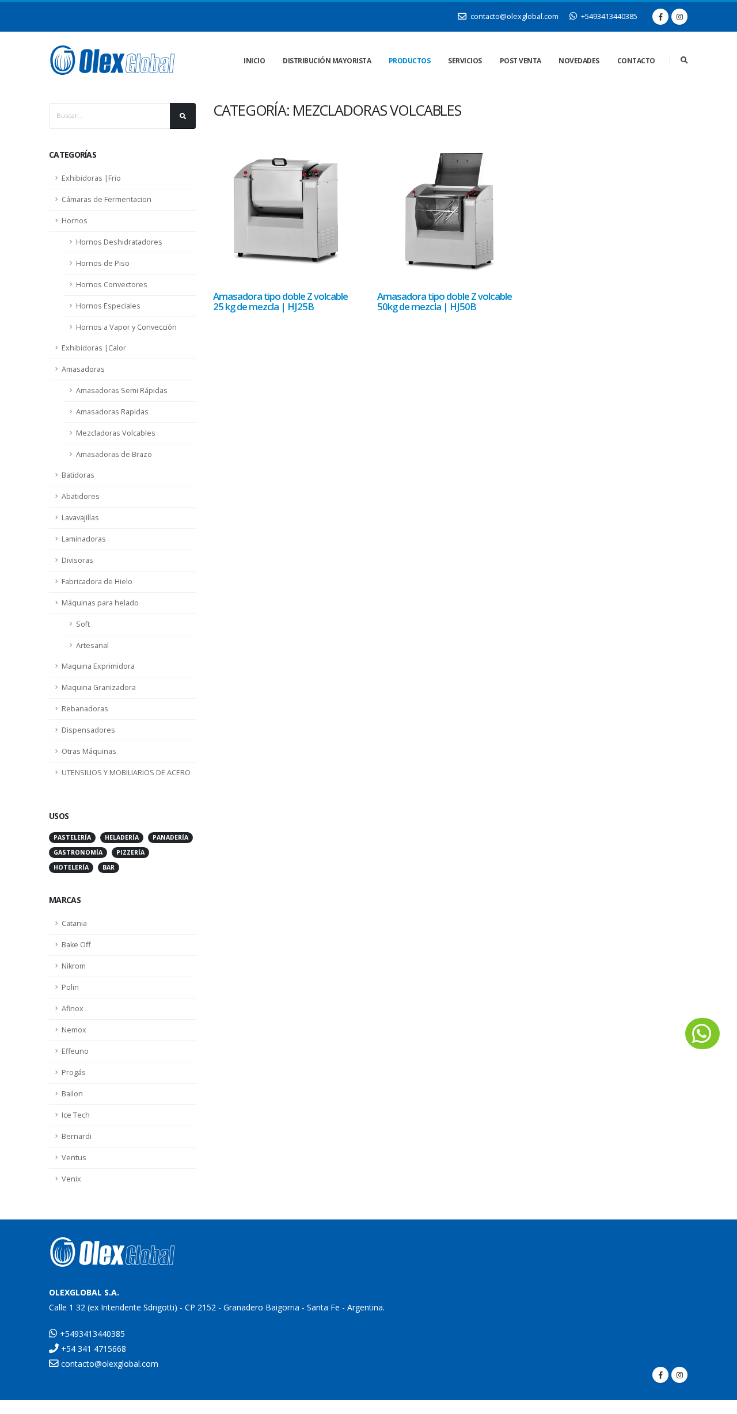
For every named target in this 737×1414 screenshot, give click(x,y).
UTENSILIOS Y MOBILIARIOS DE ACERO (126, 772)
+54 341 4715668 (92, 1348)
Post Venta (520, 61)
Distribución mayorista (327, 61)
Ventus (74, 1158)
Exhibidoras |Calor (94, 348)
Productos (410, 61)
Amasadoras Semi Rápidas (122, 390)
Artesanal (92, 645)
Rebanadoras (85, 709)
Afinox (72, 1008)
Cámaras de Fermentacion (106, 199)
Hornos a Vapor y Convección (126, 327)
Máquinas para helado (100, 603)
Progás (74, 1072)
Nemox (74, 1030)
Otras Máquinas (89, 751)
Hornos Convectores (111, 284)
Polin (70, 987)
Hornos (75, 221)
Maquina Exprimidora (98, 666)
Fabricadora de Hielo (97, 581)
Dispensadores (88, 730)
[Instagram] (679, 17)
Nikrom (74, 966)
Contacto (636, 61)
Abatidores (81, 496)
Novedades (579, 61)
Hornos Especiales (108, 306)
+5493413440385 (608, 16)
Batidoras (78, 475)
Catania (74, 923)
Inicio (254, 61)
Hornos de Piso (103, 263)
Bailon (72, 1094)
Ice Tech (76, 1115)
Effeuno (75, 1051)
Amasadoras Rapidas (112, 412)
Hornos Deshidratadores (119, 242)
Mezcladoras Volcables (115, 433)
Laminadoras (84, 539)
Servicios (465, 61)
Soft (83, 624)
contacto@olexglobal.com (514, 16)
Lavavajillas (80, 518)
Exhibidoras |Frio (91, 178)
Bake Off (76, 945)
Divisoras (77, 560)
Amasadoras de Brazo (114, 454)
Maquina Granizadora (99, 687)
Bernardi (77, 1136)
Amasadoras (83, 369)
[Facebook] (660, 17)
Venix (71, 1179)
